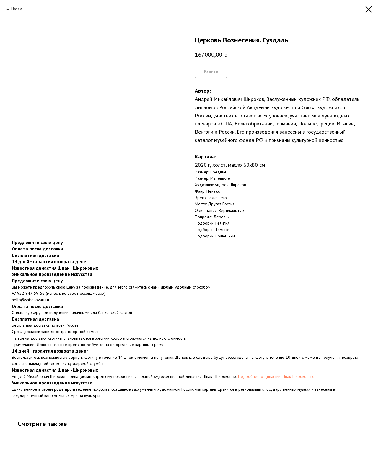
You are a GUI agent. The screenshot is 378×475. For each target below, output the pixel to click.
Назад (16, 9)
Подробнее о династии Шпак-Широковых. (276, 376)
